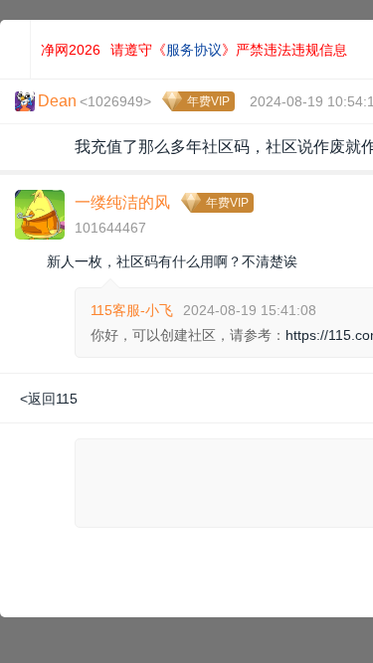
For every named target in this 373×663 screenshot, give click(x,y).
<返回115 (49, 399)
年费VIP (208, 101)
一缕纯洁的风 (122, 202)
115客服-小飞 (132, 310)
